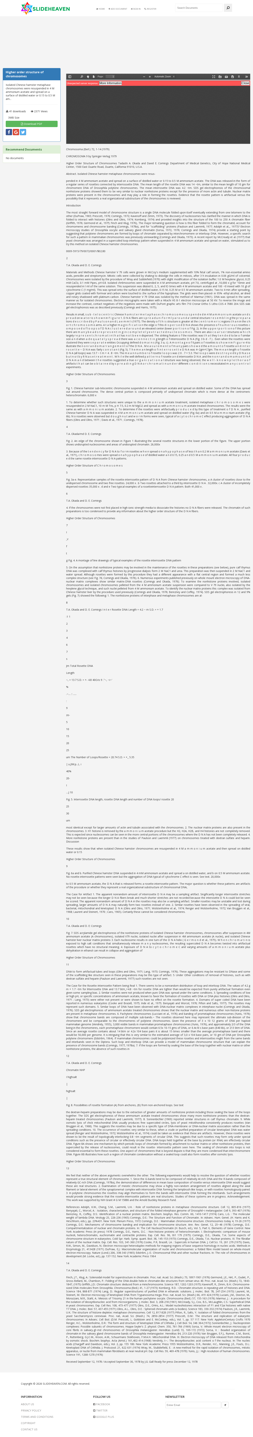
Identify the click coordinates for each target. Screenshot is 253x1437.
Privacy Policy (31, 1410)
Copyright (28, 1423)
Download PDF (32, 124)
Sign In (137, 8)
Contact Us (29, 1429)
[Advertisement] (32, 43)
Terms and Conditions (37, 1417)
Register (151, 8)
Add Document (118, 8)
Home (101, 8)
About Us (27, 1404)
